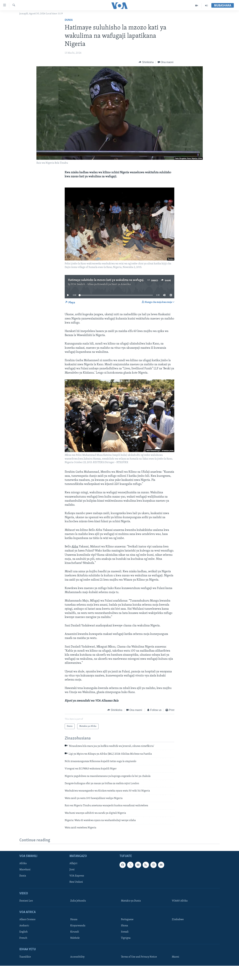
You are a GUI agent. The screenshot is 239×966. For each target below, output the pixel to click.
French (23, 938)
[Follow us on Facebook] (123, 865)
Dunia (69, 20)
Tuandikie (25, 956)
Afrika (23, 863)
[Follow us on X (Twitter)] (130, 865)
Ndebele (75, 938)
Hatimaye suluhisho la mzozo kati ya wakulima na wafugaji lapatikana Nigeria (118, 280)
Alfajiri (73, 863)
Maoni (175, 956)
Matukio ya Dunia (131, 901)
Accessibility (77, 956)
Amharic (24, 925)
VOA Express (76, 876)
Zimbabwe (178, 919)
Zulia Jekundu (78, 901)
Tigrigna (126, 938)
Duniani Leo (26, 901)
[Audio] (206, 5)
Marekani (25, 869)
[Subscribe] (161, 865)
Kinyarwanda (77, 925)
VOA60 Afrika (180, 901)
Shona (124, 925)
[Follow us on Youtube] (138, 865)
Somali (125, 932)
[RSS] (146, 865)
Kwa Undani (76, 882)
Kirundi (74, 932)
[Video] (197, 5)
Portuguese (127, 919)
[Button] (146, 62)
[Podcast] (153, 865)
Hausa (73, 919)
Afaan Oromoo (27, 919)
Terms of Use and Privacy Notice (139, 956)
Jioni (72, 869)
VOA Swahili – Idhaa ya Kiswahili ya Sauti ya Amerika (101, 284)
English (23, 932)
